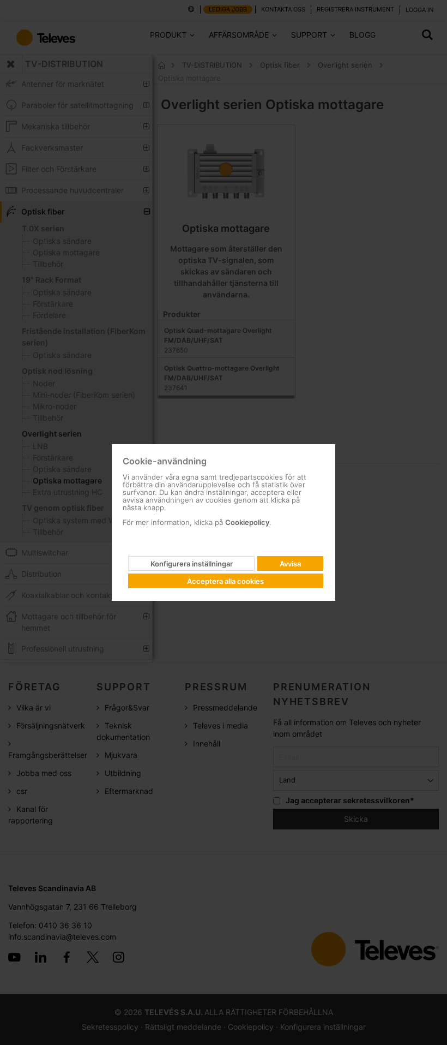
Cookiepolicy (247, 522)
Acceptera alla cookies (225, 581)
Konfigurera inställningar (191, 563)
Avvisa (290, 563)
